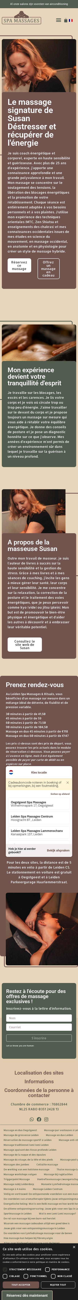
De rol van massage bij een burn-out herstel (30, 1218)
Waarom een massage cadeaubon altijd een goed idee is (37, 1223)
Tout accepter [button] (21, 1284)
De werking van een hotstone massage (26, 1169)
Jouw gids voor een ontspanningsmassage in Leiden (34, 1228)
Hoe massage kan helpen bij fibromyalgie (28, 1238)
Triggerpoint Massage (17, 1179)
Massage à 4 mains (15, 1189)
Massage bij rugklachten (58, 1174)
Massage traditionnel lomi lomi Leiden (26, 1144)
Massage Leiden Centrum (48, 1189)
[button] (58, 20)
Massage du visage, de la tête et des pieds (28, 1159)
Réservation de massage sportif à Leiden (28, 1139)
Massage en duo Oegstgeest (20, 1130)
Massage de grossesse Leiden (21, 1135)
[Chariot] (66, 20)
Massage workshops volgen (20, 1174)
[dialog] (39, 1271)
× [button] (74, 1247)
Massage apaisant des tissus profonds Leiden (30, 1149)
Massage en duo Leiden (59, 1135)
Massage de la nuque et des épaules (25, 1154)
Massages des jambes (16, 1164)
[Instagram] (46, 1119)
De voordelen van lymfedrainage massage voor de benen (38, 1233)
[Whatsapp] (32, 1119)
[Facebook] (39, 1119)
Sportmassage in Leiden (18, 1213)
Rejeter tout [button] (58, 1284)
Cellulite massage (47, 1164)
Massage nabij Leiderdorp (19, 1184)
